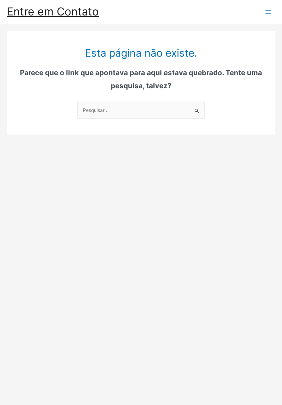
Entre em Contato (53, 11)
